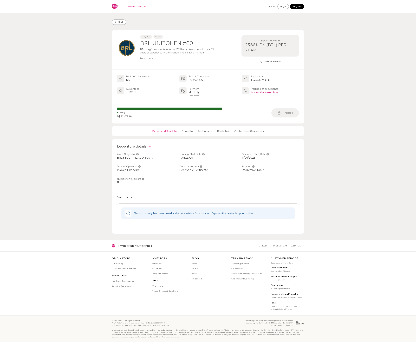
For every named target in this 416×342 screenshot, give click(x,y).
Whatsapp (297, 246)
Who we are (157, 286)
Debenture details (132, 146)
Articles (194, 268)
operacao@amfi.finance (280, 271)
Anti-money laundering (242, 278)
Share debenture (272, 61)
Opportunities (136, 6)
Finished (287, 112)
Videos (194, 273)
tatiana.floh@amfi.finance (281, 309)
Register (297, 6)
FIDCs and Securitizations (124, 268)
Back (120, 22)
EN (270, 6)
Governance (237, 268)
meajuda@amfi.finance (280, 280)
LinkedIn (264, 246)
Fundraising (117, 263)
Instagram (280, 246)
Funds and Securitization (123, 281)
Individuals (157, 268)
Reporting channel (240, 263)
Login (283, 6)
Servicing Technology (122, 286)
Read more (146, 58)
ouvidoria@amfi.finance (280, 289)
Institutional (157, 263)
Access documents (263, 92)
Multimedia (196, 278)
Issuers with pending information (246, 273)
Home (194, 263)
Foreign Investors (160, 273)
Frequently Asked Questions (165, 291)
